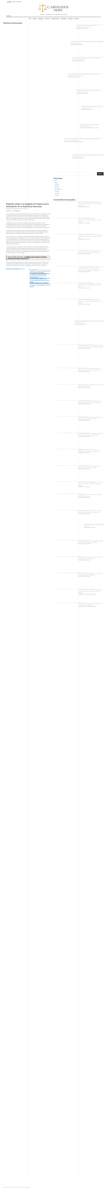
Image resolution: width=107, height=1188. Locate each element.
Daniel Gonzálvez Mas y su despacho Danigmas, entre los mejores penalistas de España (74, 298)
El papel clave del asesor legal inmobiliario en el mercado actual (68, 493)
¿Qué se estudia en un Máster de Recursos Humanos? (92, 124)
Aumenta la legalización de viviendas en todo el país (92, 105)
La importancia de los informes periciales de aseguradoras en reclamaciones (87, 40)
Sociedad (70, 18)
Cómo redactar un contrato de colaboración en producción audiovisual (70, 602)
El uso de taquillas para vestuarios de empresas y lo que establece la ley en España (86, 73)
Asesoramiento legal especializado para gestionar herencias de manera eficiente (72, 367)
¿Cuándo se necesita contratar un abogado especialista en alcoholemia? (88, 154)
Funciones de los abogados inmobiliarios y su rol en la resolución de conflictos (71, 416)
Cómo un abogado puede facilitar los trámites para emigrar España (69, 384)
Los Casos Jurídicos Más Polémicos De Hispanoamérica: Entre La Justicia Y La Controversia (84, 138)
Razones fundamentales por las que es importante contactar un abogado (70, 465)
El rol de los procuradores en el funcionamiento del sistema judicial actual (88, 57)
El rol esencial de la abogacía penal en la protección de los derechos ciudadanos (72, 250)
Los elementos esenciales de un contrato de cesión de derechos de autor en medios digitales (74, 588)
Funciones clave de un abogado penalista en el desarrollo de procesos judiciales (72, 432)
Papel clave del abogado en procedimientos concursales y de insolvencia (70, 556)
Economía (47, 18)
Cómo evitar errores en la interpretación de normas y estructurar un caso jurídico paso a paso (74, 233)
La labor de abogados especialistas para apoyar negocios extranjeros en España (72, 400)
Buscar (100, 173)
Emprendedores (55, 18)
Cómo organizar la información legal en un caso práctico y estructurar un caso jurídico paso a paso (76, 201)
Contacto (19, 1)
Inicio (14, 1)
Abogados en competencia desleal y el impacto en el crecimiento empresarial (71, 449)
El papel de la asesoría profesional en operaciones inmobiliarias (90, 24)
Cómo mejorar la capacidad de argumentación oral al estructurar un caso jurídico (72, 217)
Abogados (40, 18)
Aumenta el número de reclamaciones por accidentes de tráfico (90, 89)
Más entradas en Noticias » (44, 269)
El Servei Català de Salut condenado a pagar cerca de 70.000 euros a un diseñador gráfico (74, 344)
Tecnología (63, 18)
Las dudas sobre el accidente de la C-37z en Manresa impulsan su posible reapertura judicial (74, 481)
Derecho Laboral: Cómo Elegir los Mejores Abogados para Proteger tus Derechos (72, 510)
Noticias (35, 18)
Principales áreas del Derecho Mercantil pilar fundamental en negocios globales (72, 540)
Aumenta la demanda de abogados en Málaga (94, 523)
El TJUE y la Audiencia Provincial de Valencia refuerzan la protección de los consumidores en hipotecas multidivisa (79, 266)
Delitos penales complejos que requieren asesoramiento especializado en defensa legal (73, 282)
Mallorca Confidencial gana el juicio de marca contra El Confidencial (89, 320)
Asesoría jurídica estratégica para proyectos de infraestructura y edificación (71, 572)
